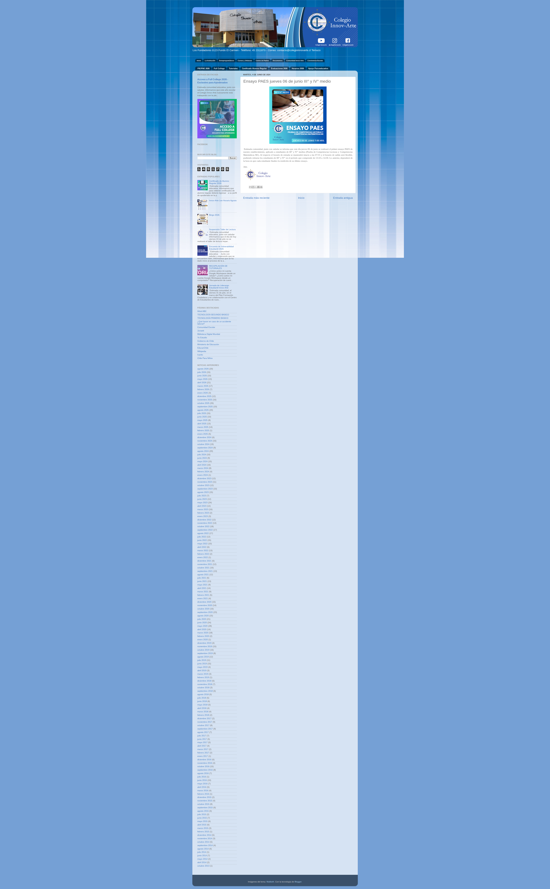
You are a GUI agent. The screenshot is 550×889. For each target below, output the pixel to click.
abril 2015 (201, 825)
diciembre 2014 (204, 835)
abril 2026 (201, 382)
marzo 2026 (202, 386)
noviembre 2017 (204, 722)
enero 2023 (202, 516)
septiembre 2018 (205, 691)
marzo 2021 (202, 592)
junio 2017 (202, 739)
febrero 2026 (203, 389)
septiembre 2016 (205, 770)
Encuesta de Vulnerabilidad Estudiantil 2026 (221, 247)
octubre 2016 (203, 766)
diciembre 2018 (204, 681)
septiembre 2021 (205, 571)
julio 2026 (201, 372)
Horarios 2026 (298, 68)
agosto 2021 (203, 575)
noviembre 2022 (204, 523)
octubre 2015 (203, 804)
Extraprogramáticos (226, 60)
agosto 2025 (203, 410)
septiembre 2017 (205, 729)
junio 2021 (202, 581)
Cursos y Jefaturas (245, 60)
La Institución (210, 60)
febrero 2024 (203, 472)
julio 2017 (201, 736)
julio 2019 (201, 660)
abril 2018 (201, 708)
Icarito (200, 355)
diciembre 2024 (204, 437)
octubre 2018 (203, 688)
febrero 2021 (203, 595)
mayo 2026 (202, 379)
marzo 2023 (202, 509)
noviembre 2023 (204, 482)
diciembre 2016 (204, 760)
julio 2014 (201, 852)
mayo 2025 (202, 420)
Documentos (277, 60)
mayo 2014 (202, 859)
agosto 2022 (203, 533)
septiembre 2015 (205, 808)
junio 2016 (202, 780)
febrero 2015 (203, 832)
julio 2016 (201, 777)
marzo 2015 (202, 828)
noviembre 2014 (204, 838)
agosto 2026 (203, 369)
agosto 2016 (203, 773)
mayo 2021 (202, 585)
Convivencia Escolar (315, 60)
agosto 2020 (203, 616)
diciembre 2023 (204, 478)
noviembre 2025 (204, 400)
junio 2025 (202, 417)
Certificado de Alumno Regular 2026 (219, 182)
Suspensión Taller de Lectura (222, 229)
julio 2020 (201, 619)
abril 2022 (201, 547)
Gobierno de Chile (205, 341)
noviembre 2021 (204, 564)
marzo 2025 (202, 427)
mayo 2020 (202, 626)
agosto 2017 (203, 732)
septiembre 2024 (205, 448)
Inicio (199, 60)
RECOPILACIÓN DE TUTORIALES (218, 267)
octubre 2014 (203, 842)
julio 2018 (201, 698)
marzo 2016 (202, 790)
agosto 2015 (203, 811)
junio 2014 (202, 855)
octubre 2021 (203, 568)
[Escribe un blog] (253, 187)
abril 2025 (201, 424)
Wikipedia (201, 351)
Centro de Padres (262, 60)
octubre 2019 (203, 650)
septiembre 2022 (205, 530)
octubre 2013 (203, 866)
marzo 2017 (202, 749)
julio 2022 (201, 537)
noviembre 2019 (204, 646)
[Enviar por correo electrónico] (250, 187)
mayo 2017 (202, 742)
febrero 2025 (203, 430)
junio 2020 (202, 622)
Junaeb (200, 331)
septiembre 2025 (205, 407)
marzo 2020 (202, 633)
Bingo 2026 (214, 215)
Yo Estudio (202, 338)
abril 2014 (201, 862)
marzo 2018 (202, 712)
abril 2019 (201, 670)
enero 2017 (202, 756)
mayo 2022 (202, 544)
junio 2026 (202, 376)
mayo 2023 (202, 502)
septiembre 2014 (205, 845)
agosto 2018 (203, 694)
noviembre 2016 (204, 763)
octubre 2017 (203, 725)
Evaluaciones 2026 (279, 68)
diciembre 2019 (204, 643)
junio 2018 (202, 701)
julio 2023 (201, 496)
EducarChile (202, 348)
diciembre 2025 (204, 396)
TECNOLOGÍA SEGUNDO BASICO (213, 315)
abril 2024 (201, 465)
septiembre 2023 (205, 489)
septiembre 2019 (205, 653)
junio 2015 (202, 818)
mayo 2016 (202, 784)
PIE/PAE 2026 (204, 68)
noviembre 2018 (204, 684)
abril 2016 (201, 787)
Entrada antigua (343, 197)
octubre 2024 (203, 444)
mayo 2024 (202, 461)
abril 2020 (201, 629)
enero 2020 (202, 640)
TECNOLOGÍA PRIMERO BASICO (212, 318)
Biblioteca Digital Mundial (208, 334)
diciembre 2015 (204, 797)
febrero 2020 (203, 636)
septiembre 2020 (205, 612)
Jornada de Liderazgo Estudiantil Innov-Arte (219, 286)
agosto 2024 (203, 451)
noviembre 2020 (204, 605)
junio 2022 (202, 540)
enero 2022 (202, 557)
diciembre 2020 (204, 602)
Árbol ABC (202, 311)
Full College (219, 68)
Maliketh (270, 882)
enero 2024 (202, 475)
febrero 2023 (203, 513)
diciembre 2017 (204, 718)
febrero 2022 (203, 554)
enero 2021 (202, 598)
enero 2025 (202, 434)
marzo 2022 (202, 550)
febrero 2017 (203, 753)
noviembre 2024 (204, 441)
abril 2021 (201, 588)
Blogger (298, 882)
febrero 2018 (203, 715)
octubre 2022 (203, 526)
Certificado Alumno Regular (254, 68)
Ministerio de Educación (208, 344)
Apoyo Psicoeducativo (318, 68)
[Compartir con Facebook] (258, 187)
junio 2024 (202, 458)
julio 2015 (201, 814)
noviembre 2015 (204, 801)
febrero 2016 (203, 794)
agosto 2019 (203, 657)
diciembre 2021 (204, 561)
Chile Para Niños (205, 358)
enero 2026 (202, 393)
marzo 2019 (202, 674)
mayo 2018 (202, 705)
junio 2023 (202, 499)
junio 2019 (202, 664)
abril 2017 (201, 746)
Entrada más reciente (256, 197)
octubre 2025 (203, 403)
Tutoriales (233, 68)
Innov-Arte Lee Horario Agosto (223, 200)
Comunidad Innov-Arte (295, 60)
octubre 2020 (203, 609)
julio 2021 (201, 578)
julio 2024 (201, 455)
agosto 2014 (203, 849)
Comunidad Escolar (206, 327)
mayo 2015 (202, 821)
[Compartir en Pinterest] (261, 187)
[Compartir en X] (255, 187)
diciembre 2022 (204, 520)
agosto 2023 (203, 492)
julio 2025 (201, 413)
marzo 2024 (202, 468)
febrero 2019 (203, 677)
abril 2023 (201, 506)
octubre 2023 (203, 485)
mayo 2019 (202, 667)
